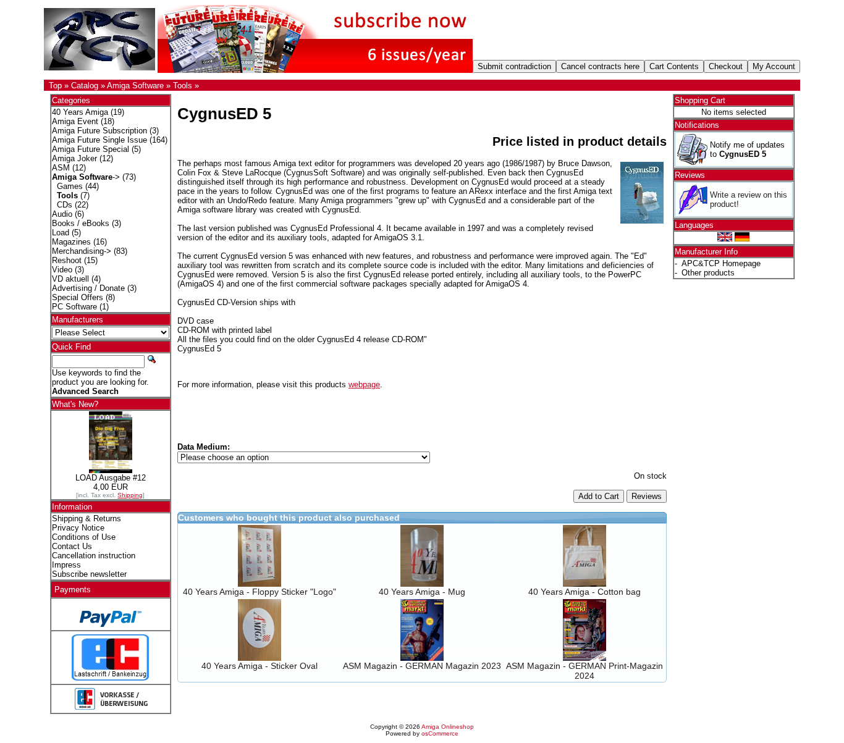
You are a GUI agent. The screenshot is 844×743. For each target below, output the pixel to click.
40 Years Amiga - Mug (422, 592)
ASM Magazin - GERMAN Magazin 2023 (422, 666)
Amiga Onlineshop (447, 726)
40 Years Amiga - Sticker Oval (259, 666)
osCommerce (439, 733)
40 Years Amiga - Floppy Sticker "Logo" (259, 592)
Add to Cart (598, 496)
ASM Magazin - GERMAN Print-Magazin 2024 (584, 671)
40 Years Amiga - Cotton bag (584, 592)
